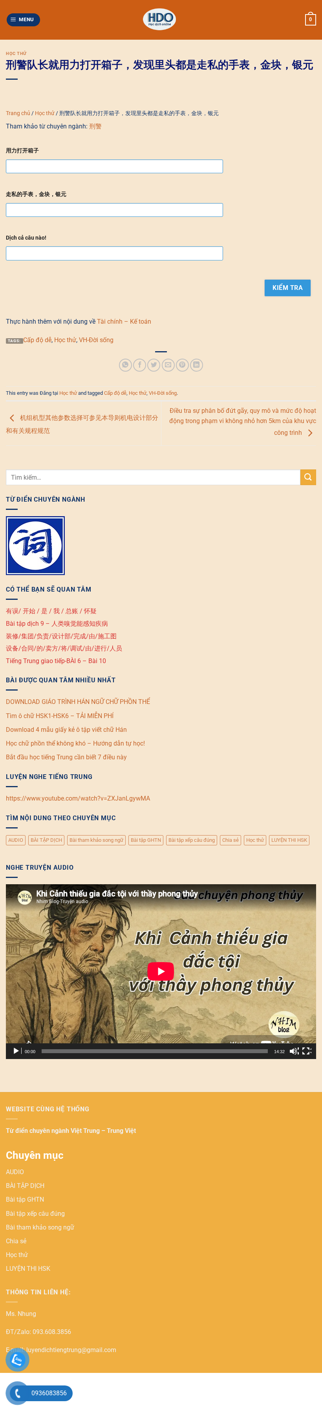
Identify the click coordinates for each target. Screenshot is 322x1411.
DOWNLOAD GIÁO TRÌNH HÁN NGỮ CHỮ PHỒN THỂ (78, 702)
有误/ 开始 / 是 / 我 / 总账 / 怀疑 (51, 611)
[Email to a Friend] (168, 365)
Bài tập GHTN (146, 840)
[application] (161, 971)
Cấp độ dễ (37, 340)
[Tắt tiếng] (294, 1051)
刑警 (95, 126)
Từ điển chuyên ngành (38, 1130)
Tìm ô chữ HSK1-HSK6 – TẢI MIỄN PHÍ (59, 716)
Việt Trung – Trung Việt (103, 1130)
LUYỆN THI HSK (289, 840)
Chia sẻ (230, 840)
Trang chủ (18, 113)
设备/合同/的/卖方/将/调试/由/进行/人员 (64, 648)
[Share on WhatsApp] (125, 365)
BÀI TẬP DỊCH (46, 840)
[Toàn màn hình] (306, 1051)
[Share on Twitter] (153, 365)
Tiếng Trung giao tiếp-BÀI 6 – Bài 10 (56, 661)
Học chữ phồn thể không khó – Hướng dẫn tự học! (75, 743)
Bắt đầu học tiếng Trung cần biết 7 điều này (66, 757)
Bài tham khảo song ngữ (96, 840)
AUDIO (15, 840)
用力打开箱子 (22, 150)
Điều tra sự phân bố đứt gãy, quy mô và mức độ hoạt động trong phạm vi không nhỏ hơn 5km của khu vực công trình (242, 422)
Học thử (16, 53)
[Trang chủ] (161, 20)
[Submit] (308, 477)
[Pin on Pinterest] (182, 365)
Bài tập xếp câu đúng (191, 840)
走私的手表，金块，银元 (36, 194)
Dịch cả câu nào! (26, 238)
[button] (23, 19)
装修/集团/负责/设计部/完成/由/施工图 (61, 636)
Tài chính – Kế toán (124, 321)
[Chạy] (17, 1051)
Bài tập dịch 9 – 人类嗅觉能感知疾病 (57, 623)
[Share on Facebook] (139, 365)
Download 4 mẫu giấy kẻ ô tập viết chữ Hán (66, 729)
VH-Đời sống (96, 340)
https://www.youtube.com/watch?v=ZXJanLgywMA (78, 798)
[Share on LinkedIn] (196, 365)
